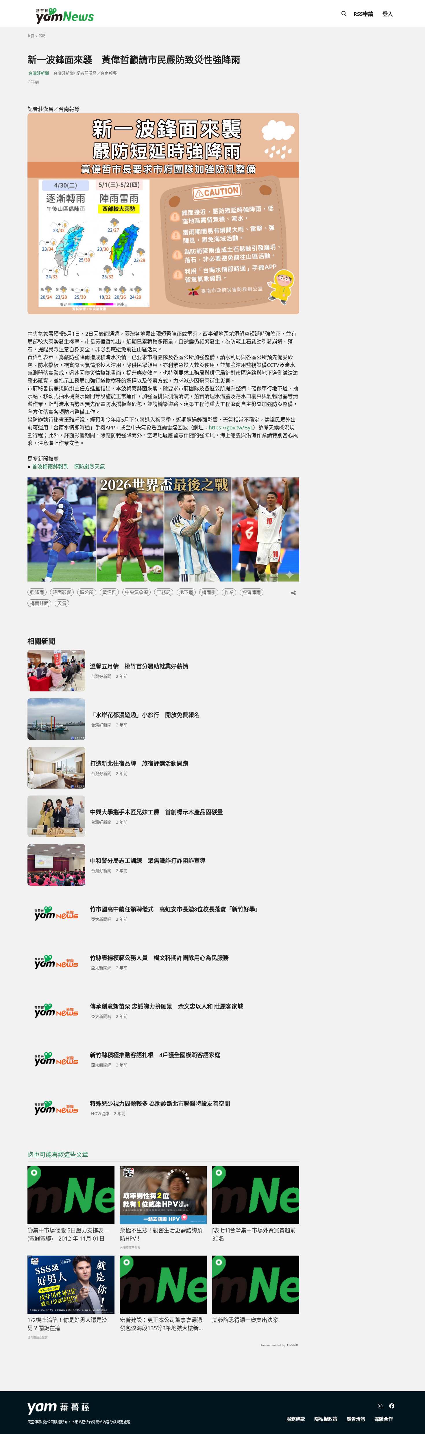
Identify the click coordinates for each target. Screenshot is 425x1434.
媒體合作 (383, 1419)
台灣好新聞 (39, 73)
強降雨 (37, 592)
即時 (42, 36)
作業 (229, 592)
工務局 (164, 592)
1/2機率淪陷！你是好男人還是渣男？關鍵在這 (67, 1324)
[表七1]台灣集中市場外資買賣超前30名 (254, 1235)
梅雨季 (209, 592)
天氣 (61, 603)
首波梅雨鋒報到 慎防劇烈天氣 (68, 466)
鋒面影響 (62, 592)
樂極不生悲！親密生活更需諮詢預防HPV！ (161, 1235)
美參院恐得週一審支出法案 (245, 1320)
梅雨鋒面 (39, 603)
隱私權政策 (325, 1419)
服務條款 (296, 1419)
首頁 (30, 36)
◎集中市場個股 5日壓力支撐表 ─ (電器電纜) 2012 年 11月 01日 (68, 1235)
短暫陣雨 (251, 592)
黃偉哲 (109, 592)
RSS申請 (363, 13)
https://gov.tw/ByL (231, 427)
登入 (387, 13)
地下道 (186, 592)
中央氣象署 (136, 592)
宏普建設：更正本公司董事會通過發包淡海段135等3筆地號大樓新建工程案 (162, 1324)
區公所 (87, 592)
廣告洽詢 (356, 1419)
